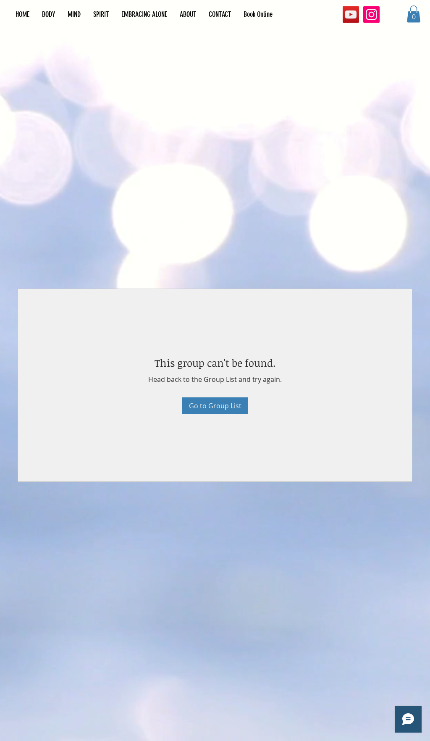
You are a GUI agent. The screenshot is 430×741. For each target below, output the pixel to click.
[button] (413, 14)
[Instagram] (371, 14)
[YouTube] (351, 14)
